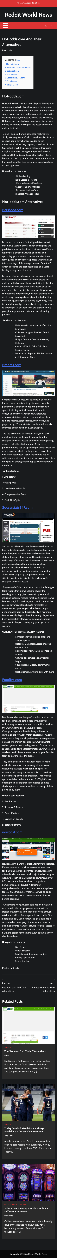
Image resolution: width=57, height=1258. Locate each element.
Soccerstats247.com (17, 507)
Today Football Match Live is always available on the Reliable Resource (24, 1130)
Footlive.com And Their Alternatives (24, 1051)
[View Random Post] (46, 26)
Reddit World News (28, 14)
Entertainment (11, 1205)
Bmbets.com (11, 365)
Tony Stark (8, 1136)
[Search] (51, 26)
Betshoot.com (12, 210)
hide (18, 60)
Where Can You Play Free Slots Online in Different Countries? (26, 1210)
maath (8, 50)
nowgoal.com (12, 832)
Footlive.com (12, 680)
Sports (15, 968)
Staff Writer (8, 1216)
